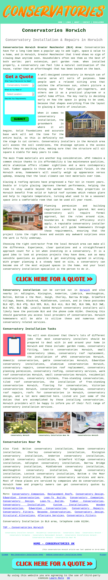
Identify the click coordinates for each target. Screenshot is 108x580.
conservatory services (73, 477)
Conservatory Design (90, 494)
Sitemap (5, 555)
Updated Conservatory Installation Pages (64, 555)
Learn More (56, 578)
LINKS (68, 22)
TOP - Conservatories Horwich (23, 527)
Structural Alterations (19, 515)
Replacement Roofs (60, 494)
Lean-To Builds (55, 497)
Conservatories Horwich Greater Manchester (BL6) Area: (43, 47)
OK (68, 578)
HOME (60, 22)
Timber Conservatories (87, 501)
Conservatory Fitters (18, 512)
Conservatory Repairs (88, 508)
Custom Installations (70, 504)
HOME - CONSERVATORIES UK (54, 543)
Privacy (103, 555)
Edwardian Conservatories (21, 497)
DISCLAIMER (98, 22)
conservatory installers (70, 339)
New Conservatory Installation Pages (27, 555)
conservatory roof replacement (81, 353)
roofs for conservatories (45, 392)
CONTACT (86, 22)
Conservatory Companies (28, 494)
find (15, 448)
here (19, 488)
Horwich (85, 290)
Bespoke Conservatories (54, 512)
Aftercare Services (51, 515)
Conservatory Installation (24, 504)
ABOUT (76, 22)
